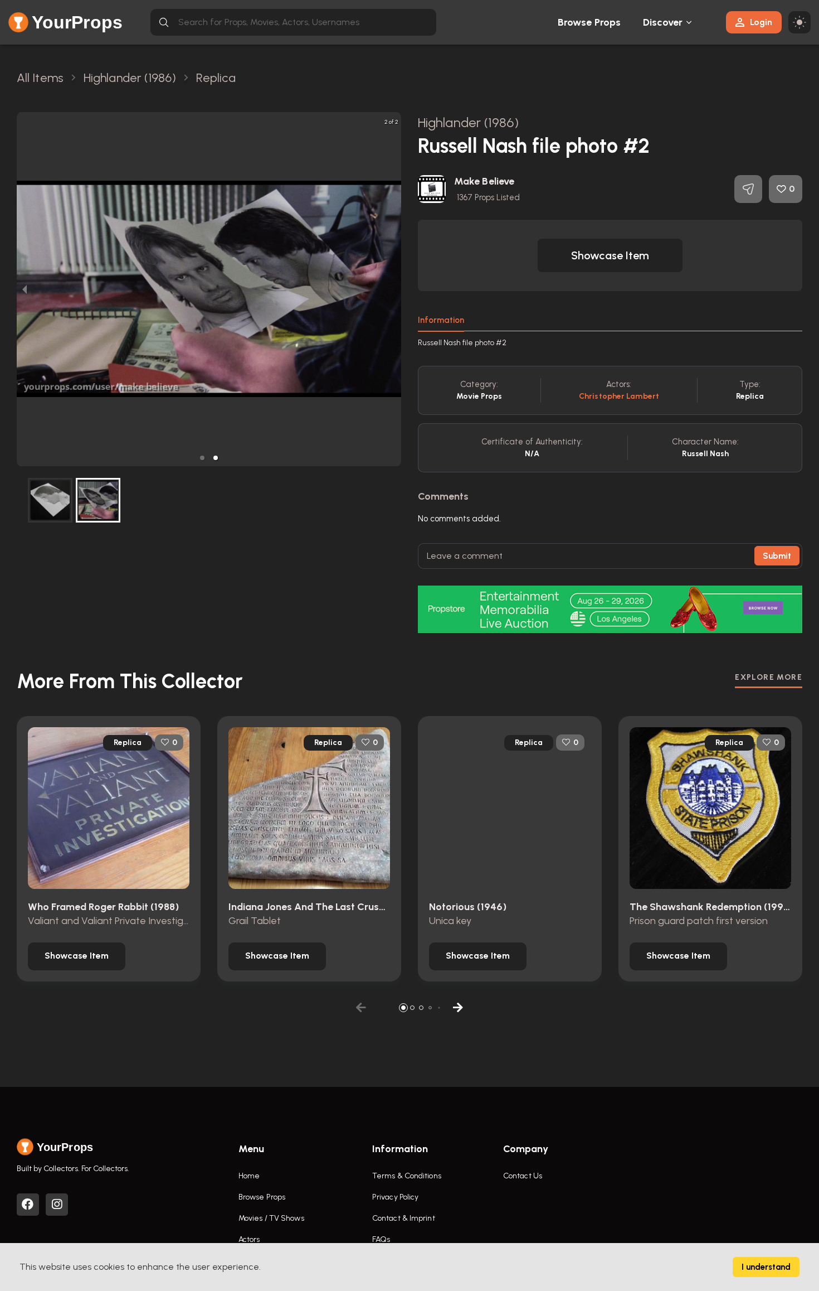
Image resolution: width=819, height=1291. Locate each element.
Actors (249, 1239)
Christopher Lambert (619, 396)
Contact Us (522, 1176)
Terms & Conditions (406, 1176)
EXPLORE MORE (768, 677)
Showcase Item (610, 255)
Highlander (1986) (468, 122)
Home (249, 1176)
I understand (766, 1267)
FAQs (381, 1239)
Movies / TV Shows (271, 1218)
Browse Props (589, 22)
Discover (663, 22)
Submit (777, 556)
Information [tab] (441, 320)
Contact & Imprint (403, 1218)
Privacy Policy (395, 1197)
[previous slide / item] (24, 289)
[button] (202, 458)
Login (761, 22)
